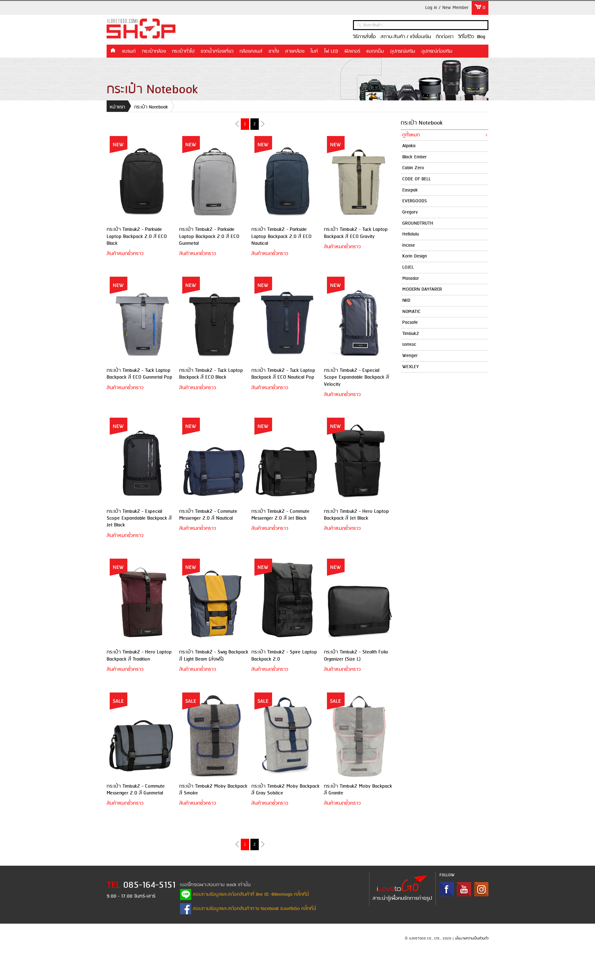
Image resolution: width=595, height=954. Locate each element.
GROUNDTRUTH (417, 223)
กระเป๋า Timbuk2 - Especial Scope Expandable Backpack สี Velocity (356, 377)
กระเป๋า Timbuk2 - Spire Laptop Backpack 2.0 (284, 655)
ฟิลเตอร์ (352, 51)
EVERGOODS (414, 201)
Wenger (410, 355)
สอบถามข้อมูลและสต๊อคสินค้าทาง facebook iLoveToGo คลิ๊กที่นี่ (253, 909)
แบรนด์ (129, 51)
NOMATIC (411, 311)
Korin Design (414, 256)
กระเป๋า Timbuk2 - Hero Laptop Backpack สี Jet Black (356, 514)
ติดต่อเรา (444, 37)
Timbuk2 (410, 333)
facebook (446, 889)
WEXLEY (410, 367)
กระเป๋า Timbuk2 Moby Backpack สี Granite (358, 789)
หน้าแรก (113, 51)
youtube (464, 889)
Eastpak (410, 190)
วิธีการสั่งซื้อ (364, 37)
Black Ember (414, 157)
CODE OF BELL (416, 179)
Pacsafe (410, 322)
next (262, 123)
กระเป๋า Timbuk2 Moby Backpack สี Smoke (213, 789)
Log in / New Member (447, 8)
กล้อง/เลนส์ (251, 51)
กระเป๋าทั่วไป (183, 51)
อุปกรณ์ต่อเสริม (436, 51)
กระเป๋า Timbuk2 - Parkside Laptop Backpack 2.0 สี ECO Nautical (281, 236)
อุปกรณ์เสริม (402, 51)
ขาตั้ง (274, 51)
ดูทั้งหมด (411, 135)
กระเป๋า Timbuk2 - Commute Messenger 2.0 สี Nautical (208, 514)
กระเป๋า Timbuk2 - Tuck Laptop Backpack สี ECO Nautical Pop (283, 373)
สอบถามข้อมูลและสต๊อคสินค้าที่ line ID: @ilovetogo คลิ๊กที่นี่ (250, 894)
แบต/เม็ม (375, 51)
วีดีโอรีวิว (466, 37)
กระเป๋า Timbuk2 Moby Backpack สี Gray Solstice (285, 789)
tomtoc (409, 344)
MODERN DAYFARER (422, 289)
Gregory (410, 212)
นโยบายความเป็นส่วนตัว (471, 938)
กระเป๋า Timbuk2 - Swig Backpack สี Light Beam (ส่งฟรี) (213, 655)
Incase (408, 245)
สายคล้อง (294, 51)
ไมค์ (314, 51)
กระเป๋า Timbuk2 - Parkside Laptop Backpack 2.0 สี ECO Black (137, 236)
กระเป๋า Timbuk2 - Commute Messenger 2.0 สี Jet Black (280, 514)
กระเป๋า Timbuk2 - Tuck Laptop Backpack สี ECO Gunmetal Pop (139, 373)
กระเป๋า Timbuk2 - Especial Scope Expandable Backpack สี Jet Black (139, 518)
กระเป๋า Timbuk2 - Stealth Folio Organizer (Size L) (356, 655)
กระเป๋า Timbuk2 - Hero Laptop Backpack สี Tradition (139, 655)
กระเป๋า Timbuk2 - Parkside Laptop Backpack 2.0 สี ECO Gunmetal (209, 236)
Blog (481, 37)
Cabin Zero (413, 168)
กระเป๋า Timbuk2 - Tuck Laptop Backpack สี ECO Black (211, 373)
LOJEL (408, 267)
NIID (406, 300)
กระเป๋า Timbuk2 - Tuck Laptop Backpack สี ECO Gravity (356, 232)
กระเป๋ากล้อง (154, 51)
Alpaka (409, 146)
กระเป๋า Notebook (151, 107)
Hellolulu (410, 234)
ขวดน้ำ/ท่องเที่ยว (217, 51)
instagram (481, 889)
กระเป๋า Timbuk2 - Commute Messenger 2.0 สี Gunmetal (136, 789)
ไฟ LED (331, 51)
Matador (410, 278)
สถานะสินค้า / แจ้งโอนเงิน (406, 37)
